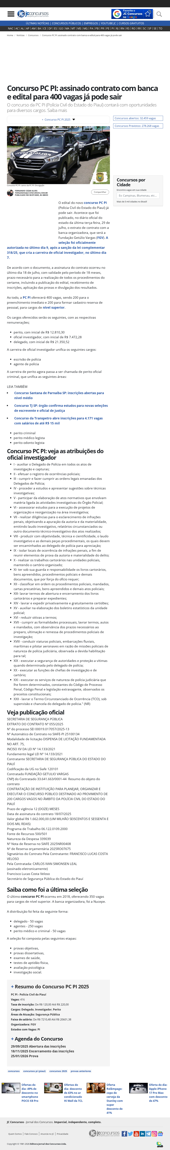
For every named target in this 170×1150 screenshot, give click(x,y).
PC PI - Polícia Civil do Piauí (28, 994)
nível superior (54, 307)
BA (39, 28)
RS (127, 28)
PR (102, 28)
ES (55, 28)
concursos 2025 (58, 1071)
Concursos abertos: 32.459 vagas (135, 118)
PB (97, 28)
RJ (117, 28)
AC (17, 28)
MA (67, 28)
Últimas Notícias (37, 23)
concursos (14, 1071)
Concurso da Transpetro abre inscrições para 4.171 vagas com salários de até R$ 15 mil (58, 420)
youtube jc (108, 23)
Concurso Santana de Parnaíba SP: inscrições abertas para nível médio (59, 395)
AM (34, 28)
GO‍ (61, 28)
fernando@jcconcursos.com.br (31, 193)
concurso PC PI (95, 202)
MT (73, 28)
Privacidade (62, 1133)
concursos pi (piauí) (34, 1071)
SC (144, 28)
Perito (57, 1009)
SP (149, 28)
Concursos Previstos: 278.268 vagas (137, 126)
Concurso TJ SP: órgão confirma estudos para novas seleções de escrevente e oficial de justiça (61, 408)
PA (91, 28)
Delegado (27, 1009)
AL (22, 28)
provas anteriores (81, 1071)
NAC (10, 28)
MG (85, 28)
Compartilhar (100, 192)
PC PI (27, 297)
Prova (24, 1056)
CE (44, 28)
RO (133, 28)
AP (27, 28)
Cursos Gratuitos (131, 23)
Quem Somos (15, 1133)
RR (139, 28)
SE (155, 28)
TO (160, 28)
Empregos (91, 23)
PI (113, 28)
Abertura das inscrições (38, 1046)
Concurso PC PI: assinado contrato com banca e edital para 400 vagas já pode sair (82, 35)
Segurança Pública (48, 1014)
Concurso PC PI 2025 (56, 119)
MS (79, 28)
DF (50, 28)
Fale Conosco (31, 1133)
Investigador (43, 1009)
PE (107, 28)
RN (122, 28)
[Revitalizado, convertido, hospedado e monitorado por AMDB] (160, 1144)
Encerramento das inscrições (42, 1051)
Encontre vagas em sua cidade (131, 189)
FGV (100, 237)
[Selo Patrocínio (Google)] (132, 13)
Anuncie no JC (47, 1133)
